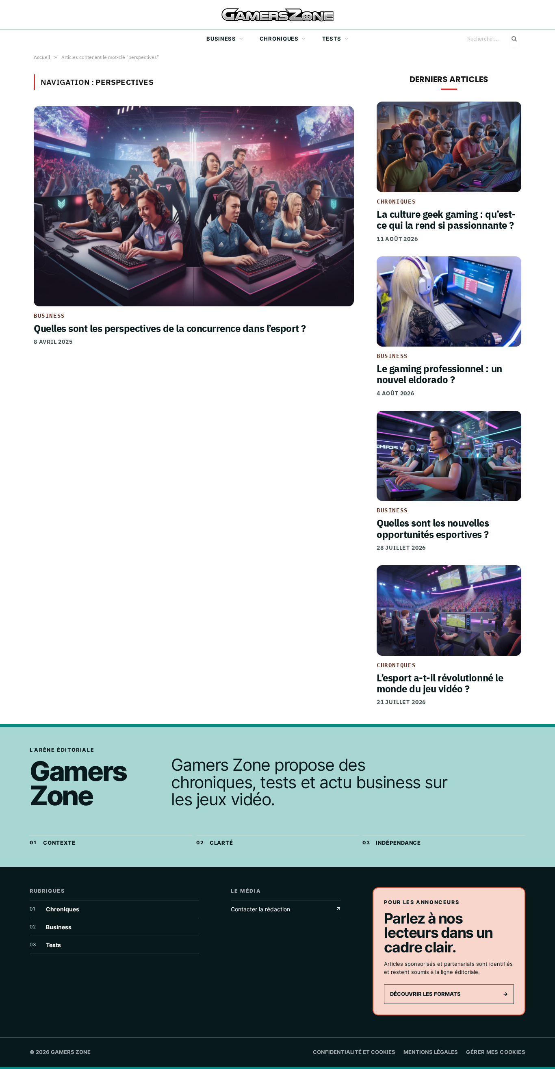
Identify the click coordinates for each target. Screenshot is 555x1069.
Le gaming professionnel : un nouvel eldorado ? (439, 374)
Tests (332, 38)
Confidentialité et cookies (354, 1052)
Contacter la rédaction (286, 909)
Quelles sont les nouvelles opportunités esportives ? (433, 528)
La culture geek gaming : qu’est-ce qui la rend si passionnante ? (446, 220)
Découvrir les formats (449, 994)
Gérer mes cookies (495, 1052)
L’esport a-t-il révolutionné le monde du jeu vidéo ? (440, 683)
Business (221, 38)
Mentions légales (430, 1052)
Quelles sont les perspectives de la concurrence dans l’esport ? (170, 328)
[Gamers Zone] (277, 14)
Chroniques (279, 38)
